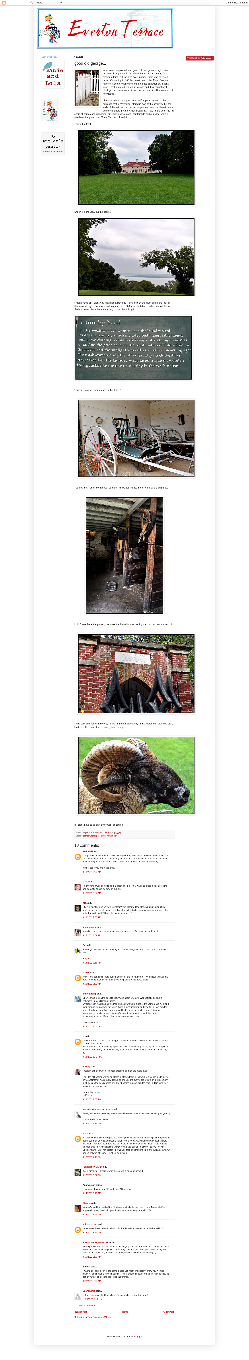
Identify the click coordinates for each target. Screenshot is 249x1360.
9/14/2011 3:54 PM (92, 1214)
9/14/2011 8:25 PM (92, 1232)
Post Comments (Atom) (99, 1317)
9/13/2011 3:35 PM (92, 1123)
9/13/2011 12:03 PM (92, 1026)
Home (125, 1312)
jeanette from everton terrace (98, 1109)
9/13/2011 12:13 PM (92, 1057)
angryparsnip (89, 993)
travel (116, 836)
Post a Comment (87, 1305)
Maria (85, 1133)
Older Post (168, 1312)
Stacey (86, 1203)
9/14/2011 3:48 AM (92, 1193)
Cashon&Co (89, 1291)
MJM (85, 881)
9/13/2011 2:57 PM (92, 1099)
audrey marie (89, 927)
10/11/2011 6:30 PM (92, 1299)
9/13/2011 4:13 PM (92, 1157)
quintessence (90, 1224)
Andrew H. (88, 851)
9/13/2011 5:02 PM (92, 1175)
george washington (91, 836)
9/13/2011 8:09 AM (92, 935)
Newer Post (81, 1312)
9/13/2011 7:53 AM (92, 917)
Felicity (86, 1066)
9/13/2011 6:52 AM (92, 872)
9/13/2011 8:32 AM (92, 984)
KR (84, 903)
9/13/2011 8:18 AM (92, 963)
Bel (84, 945)
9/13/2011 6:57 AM (92, 893)
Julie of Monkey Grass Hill (96, 1242)
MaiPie (86, 972)
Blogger (138, 1336)
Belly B (86, 958)
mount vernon (107, 836)
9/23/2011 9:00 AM (92, 1281)
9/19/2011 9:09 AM (92, 1257)
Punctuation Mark (92, 1167)
